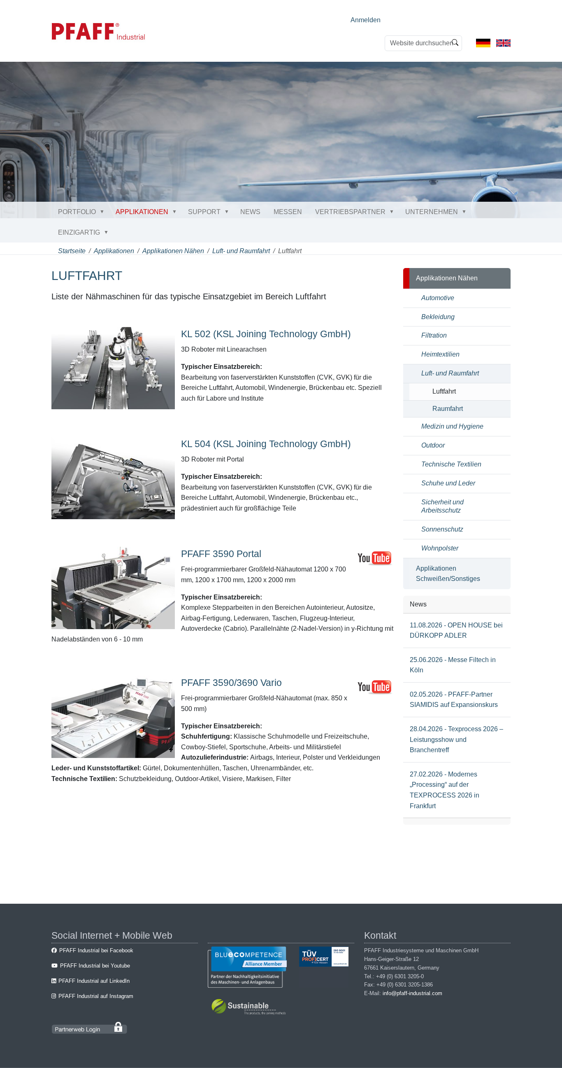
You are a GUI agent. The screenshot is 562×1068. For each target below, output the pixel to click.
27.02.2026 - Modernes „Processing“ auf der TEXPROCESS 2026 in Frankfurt (444, 790)
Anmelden (366, 19)
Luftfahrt (444, 391)
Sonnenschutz (442, 529)
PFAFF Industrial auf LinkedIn (94, 981)
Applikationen (142, 211)
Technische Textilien (451, 464)
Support (204, 211)
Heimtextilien (440, 354)
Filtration (434, 335)
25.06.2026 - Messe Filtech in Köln (453, 665)
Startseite (72, 250)
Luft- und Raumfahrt (241, 250)
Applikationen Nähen (173, 250)
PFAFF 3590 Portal (221, 553)
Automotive (437, 297)
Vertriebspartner (350, 211)
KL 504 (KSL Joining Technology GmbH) (266, 443)
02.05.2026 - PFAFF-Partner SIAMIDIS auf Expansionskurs (454, 700)
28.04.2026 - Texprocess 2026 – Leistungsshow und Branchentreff (456, 739)
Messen (288, 211)
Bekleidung (438, 316)
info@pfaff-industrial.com (412, 993)
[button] (103, 212)
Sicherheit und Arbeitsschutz (442, 506)
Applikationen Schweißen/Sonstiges (448, 574)
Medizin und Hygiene (452, 426)
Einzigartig (79, 232)
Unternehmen (431, 211)
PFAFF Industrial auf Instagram (95, 996)
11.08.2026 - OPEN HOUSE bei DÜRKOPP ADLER (456, 630)
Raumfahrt (447, 408)
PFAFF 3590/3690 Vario (231, 682)
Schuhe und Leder (448, 483)
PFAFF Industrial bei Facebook (96, 950)
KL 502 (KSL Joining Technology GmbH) (266, 334)
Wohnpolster (439, 548)
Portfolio (77, 211)
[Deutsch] (483, 42)
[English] (503, 42)
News (250, 211)
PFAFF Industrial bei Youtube (95, 966)
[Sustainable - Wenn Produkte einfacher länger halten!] (250, 1008)
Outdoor (433, 445)
